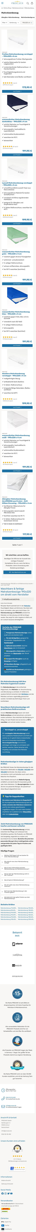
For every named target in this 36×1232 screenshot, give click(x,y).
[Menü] (2, 3)
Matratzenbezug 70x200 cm (9, 908)
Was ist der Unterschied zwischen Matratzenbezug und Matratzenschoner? (16, 868)
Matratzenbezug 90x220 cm (9, 917)
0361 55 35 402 (11, 1097)
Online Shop (7, 8)
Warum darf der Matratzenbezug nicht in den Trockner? (16, 874)
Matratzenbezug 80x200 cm (9, 910)
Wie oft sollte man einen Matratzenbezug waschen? (16, 885)
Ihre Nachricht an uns (18, 572)
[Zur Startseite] (17, 3)
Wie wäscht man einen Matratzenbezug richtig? (16, 862)
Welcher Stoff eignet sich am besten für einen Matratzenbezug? (16, 856)
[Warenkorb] (32, 3)
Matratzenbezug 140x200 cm (27, 910)
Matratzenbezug (30, 8)
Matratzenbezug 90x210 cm (9, 915)
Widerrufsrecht (6, 1180)
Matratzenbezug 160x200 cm (27, 912)
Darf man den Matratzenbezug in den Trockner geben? (15, 891)
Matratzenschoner (18, 8)
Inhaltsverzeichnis (11, 599)
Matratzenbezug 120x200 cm (27, 908)
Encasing (7, 661)
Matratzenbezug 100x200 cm (10, 919)
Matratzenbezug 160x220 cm (27, 915)
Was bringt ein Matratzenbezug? (14, 880)
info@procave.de (11, 1105)
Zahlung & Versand (7, 1184)
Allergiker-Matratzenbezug (10, 17)
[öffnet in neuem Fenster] (17, 1168)
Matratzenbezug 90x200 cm (9, 912)
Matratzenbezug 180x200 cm (27, 917)
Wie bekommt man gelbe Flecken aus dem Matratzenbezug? (17, 897)
